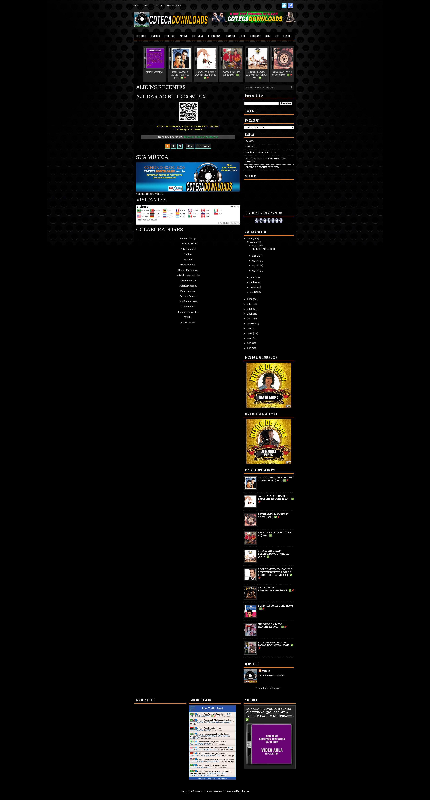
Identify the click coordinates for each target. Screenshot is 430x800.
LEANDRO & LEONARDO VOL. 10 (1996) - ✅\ (231, 73)
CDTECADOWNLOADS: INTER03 (205, 761)
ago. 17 (256, 260)
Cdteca (266, 671)
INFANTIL (287, 36)
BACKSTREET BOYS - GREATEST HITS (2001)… (209, 774)
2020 (250, 323)
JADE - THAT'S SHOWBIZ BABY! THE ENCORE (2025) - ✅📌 (206, 75)
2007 (250, 348)
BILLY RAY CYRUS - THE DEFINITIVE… (211, 749)
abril (252, 292)
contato (158, 5)
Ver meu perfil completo (272, 675)
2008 (250, 343)
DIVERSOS (155, 36)
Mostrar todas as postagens (201, 137)
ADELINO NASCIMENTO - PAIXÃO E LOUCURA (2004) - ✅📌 (275, 645)
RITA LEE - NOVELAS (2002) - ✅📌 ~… (210, 715)
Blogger (276, 688)
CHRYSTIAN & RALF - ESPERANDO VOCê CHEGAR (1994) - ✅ (257, 75)
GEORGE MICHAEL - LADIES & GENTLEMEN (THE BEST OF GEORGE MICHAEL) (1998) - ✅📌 (275, 573)
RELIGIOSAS (255, 36)
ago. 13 (256, 265)
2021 (250, 318)
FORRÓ (242, 36)
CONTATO (251, 146)
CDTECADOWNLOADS (200, 730)
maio (252, 287)
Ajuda (146, 5)
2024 (250, 304)
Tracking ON (222, 778)
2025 (250, 299)
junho (253, 282)
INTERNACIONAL (214, 36)
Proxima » (203, 146)
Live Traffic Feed (212, 708)
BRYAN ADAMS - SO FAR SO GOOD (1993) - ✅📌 (282, 73)
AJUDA (249, 141)
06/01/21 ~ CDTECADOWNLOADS (205, 756)
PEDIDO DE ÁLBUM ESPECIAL (262, 167)
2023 (250, 309)
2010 (250, 338)
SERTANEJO (230, 36)
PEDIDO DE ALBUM (174, 5)
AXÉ (276, 36)
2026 (250, 238)
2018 (250, 333)
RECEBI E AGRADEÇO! (154, 72)
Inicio (136, 5)
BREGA (267, 36)
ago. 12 (256, 270)
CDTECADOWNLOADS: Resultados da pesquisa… (212, 722)
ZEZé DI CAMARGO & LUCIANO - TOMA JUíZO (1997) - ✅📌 (180, 75)
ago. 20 (256, 256)
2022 (250, 314)
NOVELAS (183, 36)
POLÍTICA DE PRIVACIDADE (261, 152)
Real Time (212, 778)
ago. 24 (256, 245)
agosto (253, 242)
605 (189, 146)
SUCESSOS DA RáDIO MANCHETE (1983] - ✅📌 (272, 625)
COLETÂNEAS (197, 36)
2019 (250, 328)
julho (253, 277)
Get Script (202, 778)
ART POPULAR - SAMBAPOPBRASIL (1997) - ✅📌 (276, 589)
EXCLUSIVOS (141, 36)
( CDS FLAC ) (170, 36)
